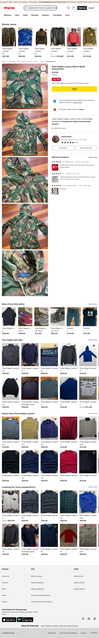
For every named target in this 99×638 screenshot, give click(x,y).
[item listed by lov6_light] (68, 354)
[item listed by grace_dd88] (10, 354)
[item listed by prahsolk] (49, 535)
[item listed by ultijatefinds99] (49, 461)
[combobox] (40, 8)
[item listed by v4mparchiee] (30, 388)
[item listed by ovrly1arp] (49, 354)
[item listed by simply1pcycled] (10, 428)
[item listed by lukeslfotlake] (10, 535)
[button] (79, 142)
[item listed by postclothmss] (68, 535)
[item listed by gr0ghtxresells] (88, 354)
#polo (76, 121)
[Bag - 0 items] (73, 8)
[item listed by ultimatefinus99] (30, 501)
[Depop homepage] (9, 8)
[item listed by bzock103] (49, 388)
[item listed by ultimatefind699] (30, 461)
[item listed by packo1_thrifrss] (88, 388)
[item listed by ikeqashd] (68, 428)
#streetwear (85, 121)
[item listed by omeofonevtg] (10, 501)
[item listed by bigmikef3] (68, 501)
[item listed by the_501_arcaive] (49, 428)
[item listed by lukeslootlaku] (30, 354)
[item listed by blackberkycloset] (10, 388)
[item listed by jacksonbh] (9, 316)
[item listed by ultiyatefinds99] (49, 501)
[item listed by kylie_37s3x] (88, 535)
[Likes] (68, 8)
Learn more (77, 102)
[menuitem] (7, 15)
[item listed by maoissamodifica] (30, 535)
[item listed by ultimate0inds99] (68, 461)
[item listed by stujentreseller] (88, 461)
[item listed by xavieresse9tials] (68, 388)
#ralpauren (67, 121)
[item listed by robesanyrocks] (88, 428)
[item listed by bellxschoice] (30, 428)
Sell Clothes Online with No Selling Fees (59, 626)
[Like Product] (13, 30)
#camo (55, 124)
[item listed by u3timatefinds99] (10, 461)
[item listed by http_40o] (88, 501)
